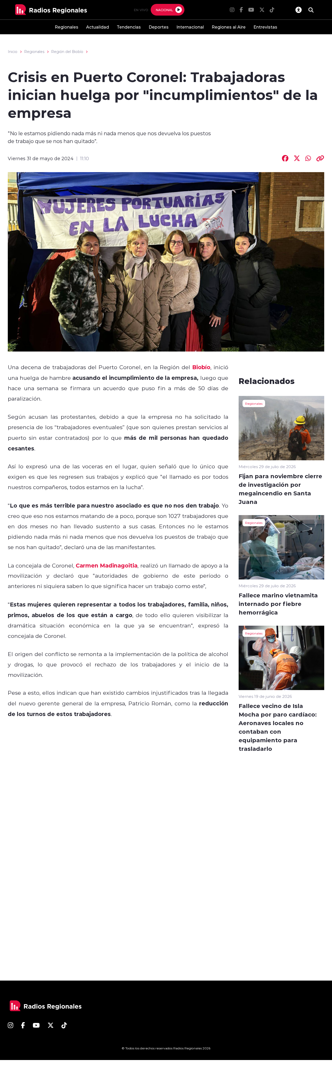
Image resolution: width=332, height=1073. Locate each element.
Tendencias (129, 27)
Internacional (190, 27)
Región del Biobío (67, 51)
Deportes (159, 27)
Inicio (12, 51)
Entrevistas (265, 27)
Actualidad (97, 27)
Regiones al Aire (229, 27)
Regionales (66, 27)
